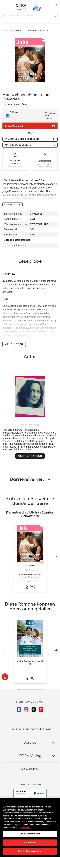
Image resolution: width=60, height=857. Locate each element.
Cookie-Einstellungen (30, 834)
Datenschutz (25, 828)
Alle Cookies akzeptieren (30, 851)
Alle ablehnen (30, 842)
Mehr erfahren (30, 456)
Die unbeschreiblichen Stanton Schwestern (30, 514)
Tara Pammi (13, 104)
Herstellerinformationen (16, 245)
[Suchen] (54, 15)
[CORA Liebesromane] (21, 7)
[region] (30, 827)
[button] (30, 145)
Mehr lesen (14, 344)
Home (5, 30)
